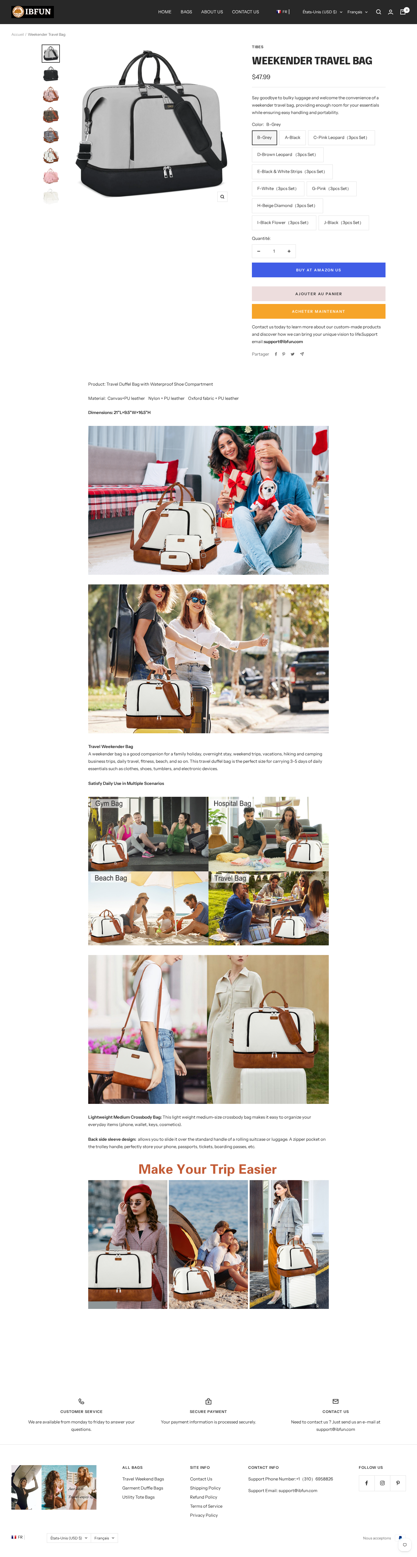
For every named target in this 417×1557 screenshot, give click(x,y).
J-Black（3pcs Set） (344, 222)
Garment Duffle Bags (142, 1488)
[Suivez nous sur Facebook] (366, 1483)
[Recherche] (378, 11)
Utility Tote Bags (138, 1497)
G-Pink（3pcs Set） (331, 188)
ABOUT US (212, 11)
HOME (165, 11)
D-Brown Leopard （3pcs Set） (287, 154)
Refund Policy (203, 1497)
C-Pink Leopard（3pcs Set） (341, 137)
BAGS (186, 11)
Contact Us (201, 1479)
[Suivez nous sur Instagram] (382, 1483)
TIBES (258, 47)
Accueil (17, 34)
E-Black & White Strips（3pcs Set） (292, 171)
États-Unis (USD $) (320, 11)
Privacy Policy (204, 1515)
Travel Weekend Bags (143, 1479)
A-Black (292, 137)
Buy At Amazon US (318, 270)
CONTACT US (245, 11)
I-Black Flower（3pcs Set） (284, 222)
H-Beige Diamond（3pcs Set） (287, 205)
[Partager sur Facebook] (276, 354)
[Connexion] (390, 12)
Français (355, 11)
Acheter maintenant (319, 311)
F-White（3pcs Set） (278, 188)
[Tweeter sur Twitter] (292, 354)
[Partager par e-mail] (302, 354)
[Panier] (403, 11)
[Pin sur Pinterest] (283, 354)
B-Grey (264, 137)
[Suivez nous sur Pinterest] (398, 1483)
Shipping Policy (205, 1488)
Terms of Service (206, 1506)
